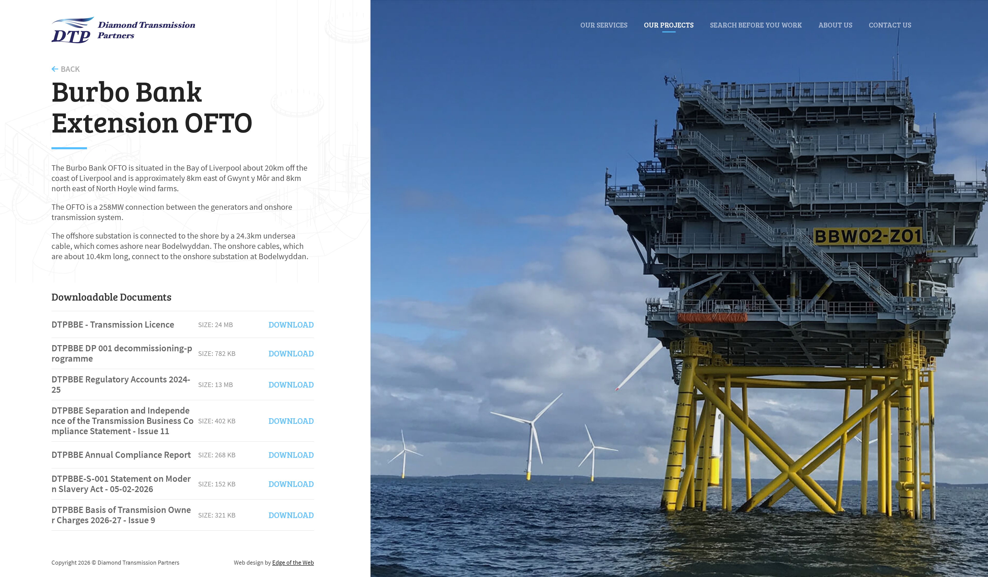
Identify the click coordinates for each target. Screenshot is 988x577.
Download (291, 324)
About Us (835, 25)
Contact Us (890, 25)
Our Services (604, 25)
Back (70, 69)
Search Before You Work (756, 25)
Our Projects (669, 25)
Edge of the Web (293, 562)
